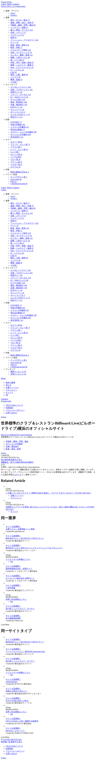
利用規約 (9, 408)
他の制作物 (5, 460)
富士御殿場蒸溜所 (13, 618)
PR (11, 562)
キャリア (14, 512)
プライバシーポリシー (15, 410)
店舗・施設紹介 (12, 446)
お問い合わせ (11, 413)
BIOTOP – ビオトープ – (15, 731)
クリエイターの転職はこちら (18, 559)
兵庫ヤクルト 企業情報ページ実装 (20, 529)
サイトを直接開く (13, 527)
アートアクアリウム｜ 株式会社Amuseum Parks (25, 651)
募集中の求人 (16, 460)
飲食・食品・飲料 (13, 449)
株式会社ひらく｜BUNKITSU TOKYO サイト (25, 538)
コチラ (17, 475)
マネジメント (16, 498)
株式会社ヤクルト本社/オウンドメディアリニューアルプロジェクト (34, 548)
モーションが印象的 (14, 444)
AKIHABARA (11, 682)
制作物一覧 (5, 742)
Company (16, 4)
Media (9, 4)
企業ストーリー (17, 495)
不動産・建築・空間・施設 (17, 441)
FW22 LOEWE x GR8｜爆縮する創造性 (22, 721)
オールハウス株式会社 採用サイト (20, 578)
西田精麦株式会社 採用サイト (19, 569)
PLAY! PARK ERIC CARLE (17, 701)
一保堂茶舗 (10, 588)
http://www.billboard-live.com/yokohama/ (16, 435)
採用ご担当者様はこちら (16, 599)
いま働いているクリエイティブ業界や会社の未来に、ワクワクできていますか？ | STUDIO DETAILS (48, 493)
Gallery (4, 4)
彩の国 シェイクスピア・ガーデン (20, 609)
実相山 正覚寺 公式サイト (16, 691)
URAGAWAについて (14, 405)
